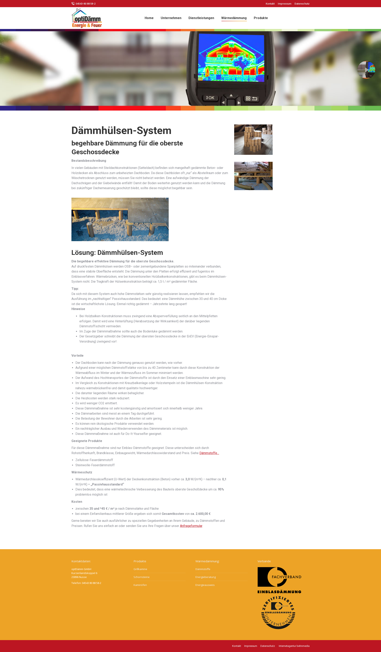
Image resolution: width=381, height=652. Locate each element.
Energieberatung (205, 577)
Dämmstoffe (202, 569)
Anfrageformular (191, 526)
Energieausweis (205, 585)
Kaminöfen (140, 585)
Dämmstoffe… (209, 453)
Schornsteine (142, 577)
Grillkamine (140, 569)
